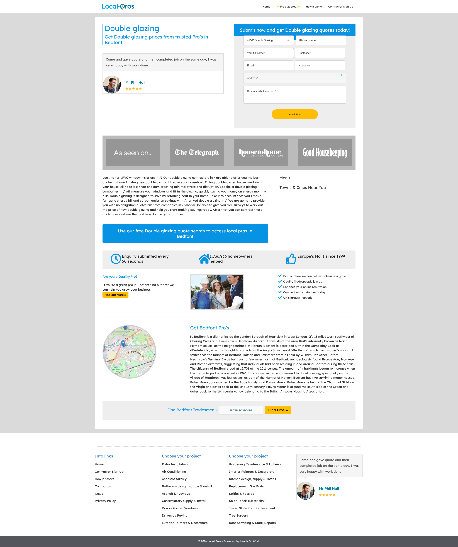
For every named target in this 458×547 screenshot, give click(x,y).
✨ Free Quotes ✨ (288, 6)
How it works (314, 6)
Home (266, 6)
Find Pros (277, 410)
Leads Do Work (250, 541)
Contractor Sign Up (340, 6)
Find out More (114, 295)
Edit (343, 75)
